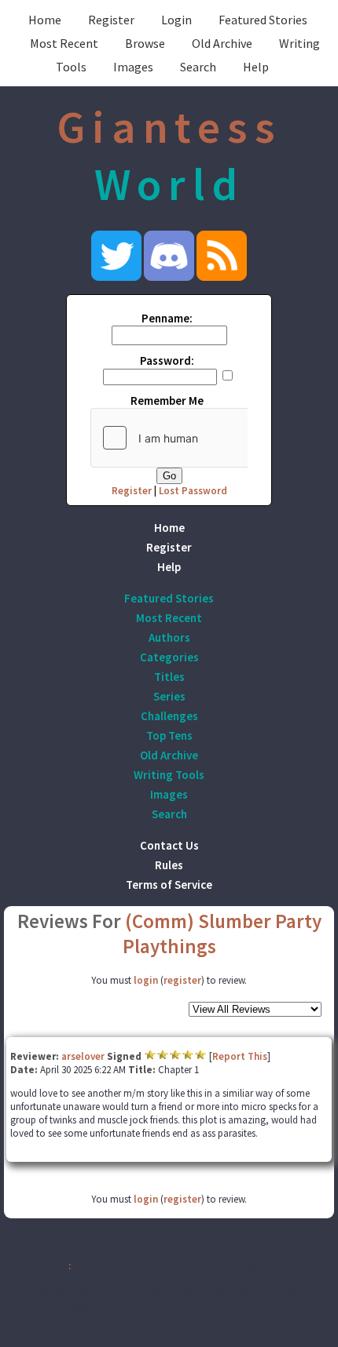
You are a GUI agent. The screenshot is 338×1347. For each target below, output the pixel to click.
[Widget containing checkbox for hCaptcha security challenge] (209, 438)
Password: (167, 360)
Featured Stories (263, 19)
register (182, 980)
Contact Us (169, 845)
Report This (239, 1056)
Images (133, 67)
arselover (83, 1056)
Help (256, 67)
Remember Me (167, 400)
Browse (145, 43)
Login (176, 19)
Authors (169, 637)
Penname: (167, 318)
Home (44, 19)
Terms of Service (169, 884)
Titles (169, 676)
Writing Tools (169, 774)
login (146, 980)
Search (198, 67)
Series (169, 696)
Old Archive (222, 43)
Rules (169, 864)
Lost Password (193, 490)
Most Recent (64, 43)
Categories (169, 657)
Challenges (169, 715)
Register (111, 19)
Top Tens (169, 735)
